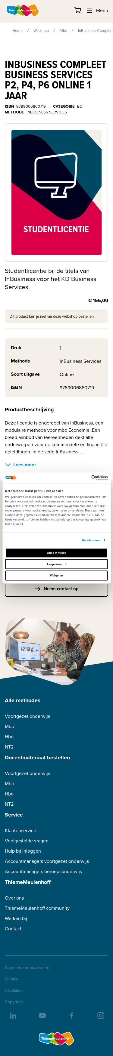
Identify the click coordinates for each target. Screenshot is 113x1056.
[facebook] (71, 1015)
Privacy (11, 979)
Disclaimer (14, 990)
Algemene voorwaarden (27, 968)
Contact (13, 928)
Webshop (41, 30)
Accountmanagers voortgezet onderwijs (47, 861)
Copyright (14, 1002)
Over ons (14, 898)
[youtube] (42, 1015)
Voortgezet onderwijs (27, 716)
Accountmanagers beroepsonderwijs (43, 871)
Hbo (9, 736)
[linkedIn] (12, 1015)
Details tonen (91, 540)
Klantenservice (20, 830)
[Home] (23, 10)
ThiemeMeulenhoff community (37, 908)
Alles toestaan (56, 552)
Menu (102, 10)
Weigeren (56, 575)
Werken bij (16, 918)
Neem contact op (61, 588)
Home (17, 30)
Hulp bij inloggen (23, 851)
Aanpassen (54, 564)
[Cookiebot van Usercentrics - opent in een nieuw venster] (82, 477)
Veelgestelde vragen (27, 840)
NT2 (9, 747)
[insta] (100, 1015)
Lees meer (24, 464)
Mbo (63, 30)
